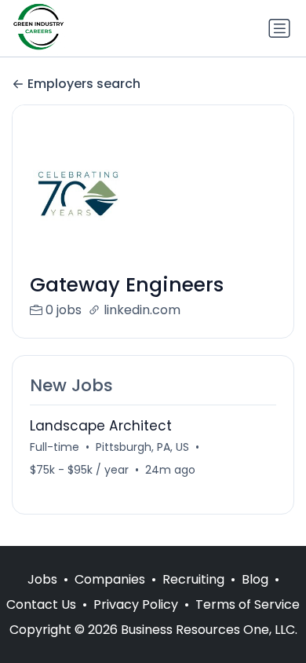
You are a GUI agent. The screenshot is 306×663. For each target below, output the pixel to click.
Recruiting (193, 579)
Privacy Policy (135, 604)
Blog (255, 579)
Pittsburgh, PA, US (142, 447)
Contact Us (41, 604)
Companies (110, 579)
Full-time (54, 447)
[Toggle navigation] (279, 28)
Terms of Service (247, 604)
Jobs (42, 579)
